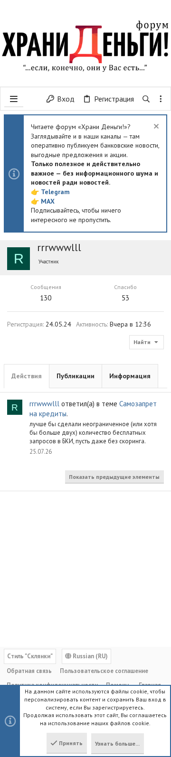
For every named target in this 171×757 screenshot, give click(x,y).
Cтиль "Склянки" (30, 656)
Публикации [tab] (76, 376)
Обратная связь (29, 671)
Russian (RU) (89, 656)
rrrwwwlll (44, 403)
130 (45, 297)
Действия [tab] (26, 376)
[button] (13, 98)
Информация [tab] (130, 376)
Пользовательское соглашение (104, 671)
